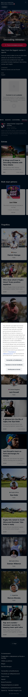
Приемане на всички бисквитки (14, 364)
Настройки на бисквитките (14, 360)
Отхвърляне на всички (14, 369)
